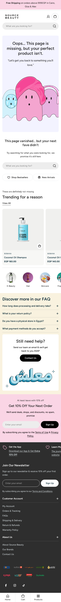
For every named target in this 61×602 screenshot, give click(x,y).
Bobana (8, 254)
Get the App (15, 447)
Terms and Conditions (42, 491)
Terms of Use (41, 432)
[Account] (48, 16)
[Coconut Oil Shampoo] (23, 229)
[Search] (54, 26)
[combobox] (30, 26)
